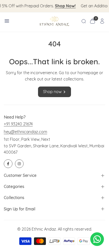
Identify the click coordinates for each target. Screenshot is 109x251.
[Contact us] (97, 239)
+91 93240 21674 (18, 123)
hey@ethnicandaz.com (25, 131)
